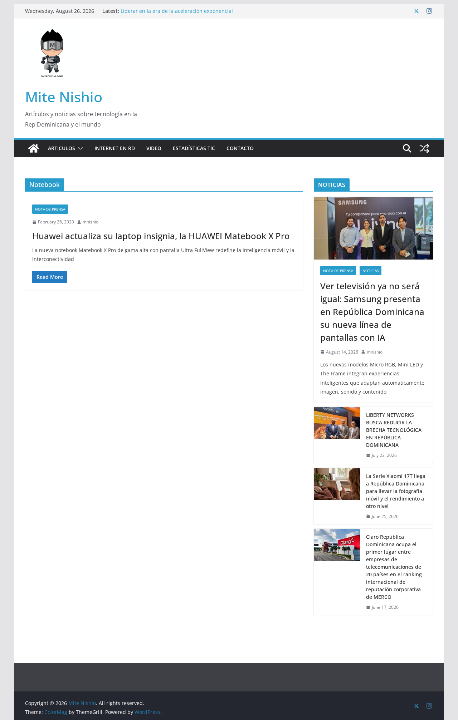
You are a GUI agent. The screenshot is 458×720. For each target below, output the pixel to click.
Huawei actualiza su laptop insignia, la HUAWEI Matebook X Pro (161, 236)
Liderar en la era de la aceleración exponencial (177, 11)
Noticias (370, 270)
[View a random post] (424, 148)
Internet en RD (114, 148)
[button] (79, 148)
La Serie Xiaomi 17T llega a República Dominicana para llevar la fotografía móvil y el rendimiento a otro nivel (395, 491)
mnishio (90, 222)
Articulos (61, 148)
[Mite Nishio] (33, 148)
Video (153, 148)
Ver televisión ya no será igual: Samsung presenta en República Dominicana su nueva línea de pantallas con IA (372, 311)
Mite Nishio (63, 97)
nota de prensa (50, 209)
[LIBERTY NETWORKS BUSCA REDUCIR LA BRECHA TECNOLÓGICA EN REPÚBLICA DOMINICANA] (337, 435)
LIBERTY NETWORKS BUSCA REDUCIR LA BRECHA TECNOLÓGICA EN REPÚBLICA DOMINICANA (394, 429)
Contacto (240, 148)
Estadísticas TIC (194, 148)
